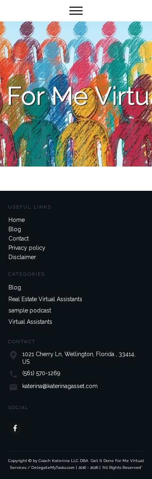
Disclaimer (22, 257)
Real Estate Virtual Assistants (45, 299)
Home (17, 220)
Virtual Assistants (30, 322)
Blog (15, 229)
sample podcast (30, 310)
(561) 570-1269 (41, 373)
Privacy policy (27, 248)
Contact (19, 238)
